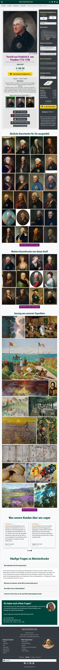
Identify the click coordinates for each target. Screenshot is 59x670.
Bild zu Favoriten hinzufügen (21, 115)
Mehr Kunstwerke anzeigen (29, 510)
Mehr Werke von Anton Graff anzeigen (29, 307)
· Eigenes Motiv (24, 641)
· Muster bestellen (25, 651)
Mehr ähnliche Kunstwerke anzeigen (29, 245)
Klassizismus (16, 5)
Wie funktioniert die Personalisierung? (15, 565)
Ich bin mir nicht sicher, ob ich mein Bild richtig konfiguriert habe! (23, 594)
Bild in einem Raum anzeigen (21, 122)
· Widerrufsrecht (6, 649)
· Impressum (5, 643)
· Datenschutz (5, 647)
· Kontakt (4, 641)
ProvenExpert (11, 544)
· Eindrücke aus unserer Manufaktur (28, 647)
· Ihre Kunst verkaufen (26, 643)
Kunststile (9, 5)
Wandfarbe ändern (21, 119)
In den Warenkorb (49, 107)
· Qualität (23, 645)
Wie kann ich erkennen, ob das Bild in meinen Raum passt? (21, 583)
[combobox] (48, 23)
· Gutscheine (24, 649)
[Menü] (1, 2)
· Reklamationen (6, 651)
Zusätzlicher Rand (43, 21)
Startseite (4, 5)
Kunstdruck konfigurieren (21, 74)
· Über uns (5, 652)
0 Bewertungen (23, 125)
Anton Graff (22, 5)
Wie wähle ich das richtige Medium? (14, 588)
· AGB (4, 645)
